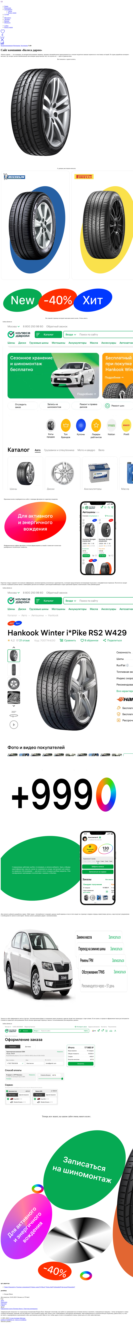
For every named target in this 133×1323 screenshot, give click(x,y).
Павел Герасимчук (10, 1287)
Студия (6, 14)
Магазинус (7, 17)
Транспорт (4, 1302)
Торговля (3, 1304)
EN (2, 1)
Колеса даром (12, 13)
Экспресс (7, 19)
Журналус (7, 22)
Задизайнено (8, 9)
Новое (6, 6)
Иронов (6, 21)
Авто (2, 1300)
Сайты (10, 11)
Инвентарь (7, 8)
